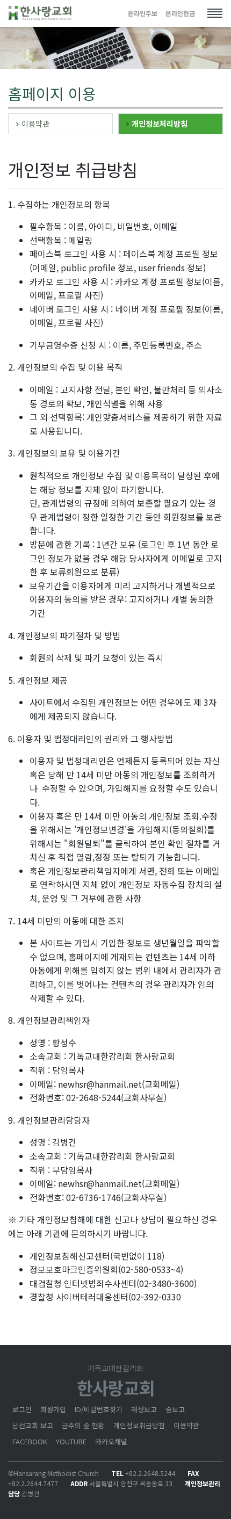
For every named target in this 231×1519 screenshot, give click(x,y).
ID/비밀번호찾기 (98, 1409)
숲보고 (175, 1409)
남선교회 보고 (32, 1425)
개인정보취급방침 (139, 1425)
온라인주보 (142, 13)
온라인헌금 (180, 13)
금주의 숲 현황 (83, 1425)
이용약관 (35, 123)
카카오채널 (111, 1441)
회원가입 (53, 1409)
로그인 (22, 1409)
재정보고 (144, 1409)
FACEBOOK (29, 1441)
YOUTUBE (71, 1441)
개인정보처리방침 (159, 123)
